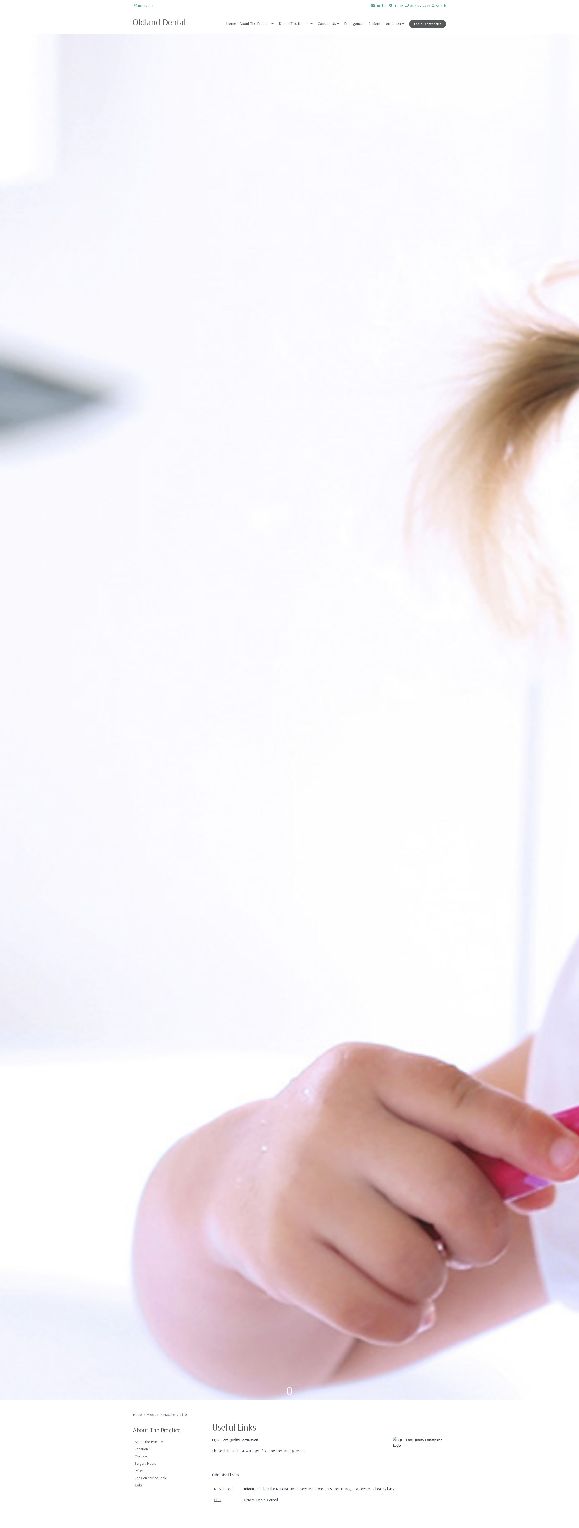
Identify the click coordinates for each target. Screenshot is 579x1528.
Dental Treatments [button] (294, 23)
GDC (217, 1499)
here (233, 1450)
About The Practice (161, 1414)
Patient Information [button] (385, 23)
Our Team (142, 1456)
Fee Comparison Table (151, 1478)
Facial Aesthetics (427, 23)
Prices (139, 1470)
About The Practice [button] (255, 23)
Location (141, 1449)
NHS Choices (223, 1488)
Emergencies (354, 23)
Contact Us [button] (327, 23)
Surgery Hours (145, 1463)
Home (231, 23)
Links (138, 1485)
